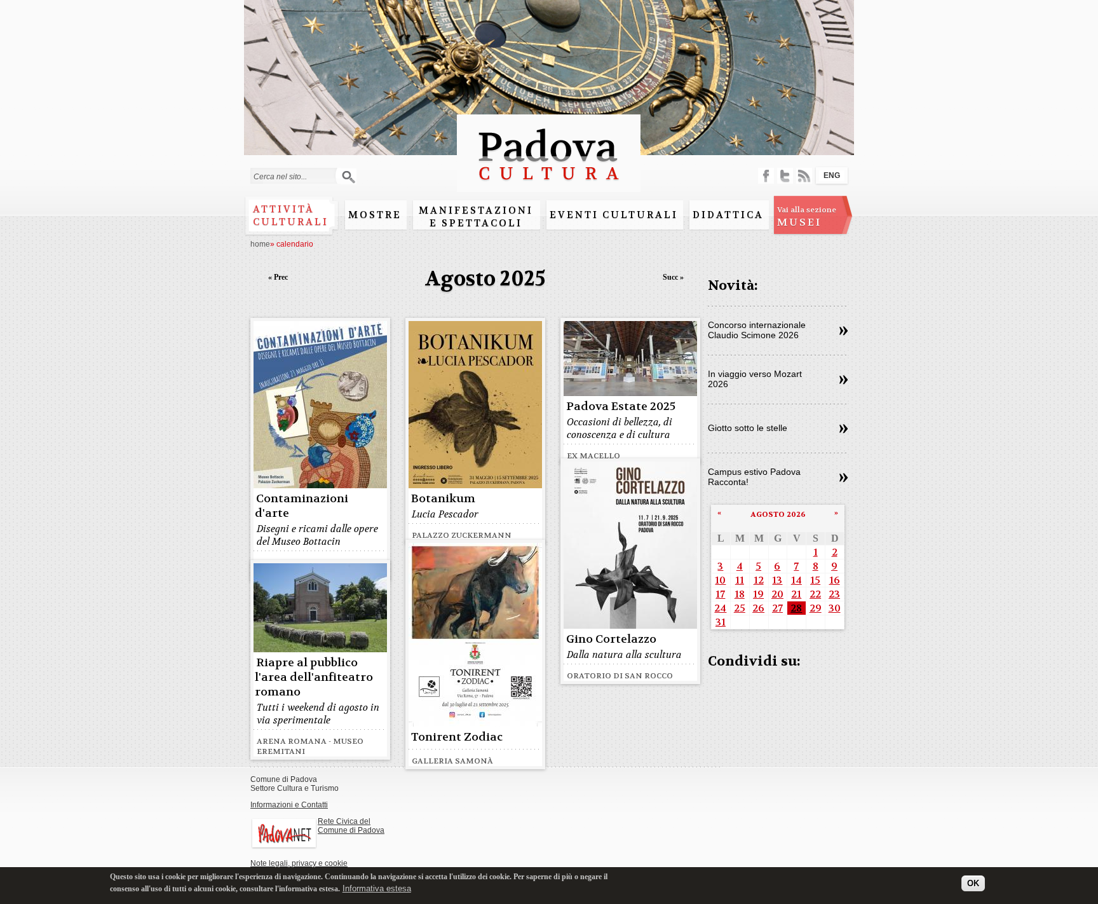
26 (758, 608)
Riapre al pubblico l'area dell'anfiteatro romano (314, 677)
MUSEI (806, 217)
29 (816, 608)
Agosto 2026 (778, 514)
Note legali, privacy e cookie (299, 863)
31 (720, 622)
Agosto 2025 (485, 279)
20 (777, 594)
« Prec (278, 277)
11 (739, 580)
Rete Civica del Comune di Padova (351, 826)
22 (815, 594)
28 (796, 608)
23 (834, 594)
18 (740, 594)
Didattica (728, 215)
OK (973, 883)
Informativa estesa (376, 888)
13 (777, 580)
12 (759, 580)
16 (834, 580)
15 (815, 580)
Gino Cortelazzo (611, 639)
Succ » (673, 277)
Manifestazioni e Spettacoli (476, 216)
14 (796, 580)
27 (777, 608)
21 (796, 594)
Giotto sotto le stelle (747, 428)
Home (260, 244)
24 (720, 608)
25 (739, 608)
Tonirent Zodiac (457, 737)
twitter (785, 176)
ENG (832, 175)
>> (843, 331)
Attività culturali (291, 215)
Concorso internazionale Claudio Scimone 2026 (757, 330)
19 (758, 594)
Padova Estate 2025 (620, 406)
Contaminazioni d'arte (301, 506)
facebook (766, 176)
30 (835, 608)
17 (720, 594)
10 (720, 580)
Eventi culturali (614, 215)
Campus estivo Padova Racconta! (754, 477)
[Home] (548, 186)
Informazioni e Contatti (289, 804)
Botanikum (443, 498)
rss (804, 176)
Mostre (375, 215)
